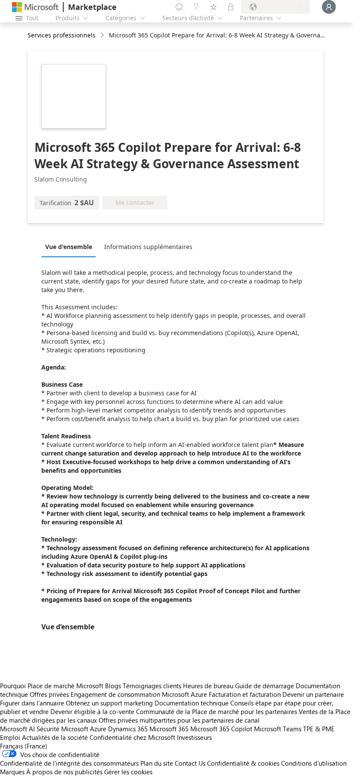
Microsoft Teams (277, 728)
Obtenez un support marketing (109, 703)
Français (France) (23, 746)
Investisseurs (194, 737)
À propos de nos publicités (64, 771)
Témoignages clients (152, 685)
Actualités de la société (55, 737)
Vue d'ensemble (68, 247)
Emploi (10, 737)
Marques (12, 771)
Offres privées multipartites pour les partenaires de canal (179, 720)
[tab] (70, 246)
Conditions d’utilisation (314, 763)
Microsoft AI (17, 728)
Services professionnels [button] (62, 35)
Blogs (113, 685)
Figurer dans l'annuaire (32, 703)
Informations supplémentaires (148, 247)
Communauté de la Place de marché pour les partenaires (216, 711)
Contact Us (190, 763)
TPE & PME (318, 728)
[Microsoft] (35, 7)
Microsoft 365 (169, 728)
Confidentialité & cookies (243, 763)
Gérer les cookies (128, 771)
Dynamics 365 (128, 728)
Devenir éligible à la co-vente (92, 711)
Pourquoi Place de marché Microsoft (51, 685)
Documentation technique (192, 703)
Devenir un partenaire (313, 694)
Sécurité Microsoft (62, 728)
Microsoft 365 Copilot (221, 728)
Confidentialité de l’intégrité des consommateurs (69, 763)
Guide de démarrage (264, 685)
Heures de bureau (208, 685)
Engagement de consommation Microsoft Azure (140, 694)
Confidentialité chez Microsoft (132, 737)
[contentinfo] (103, 35)
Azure (98, 728)
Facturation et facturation (245, 694)
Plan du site (156, 763)
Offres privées (49, 694)
